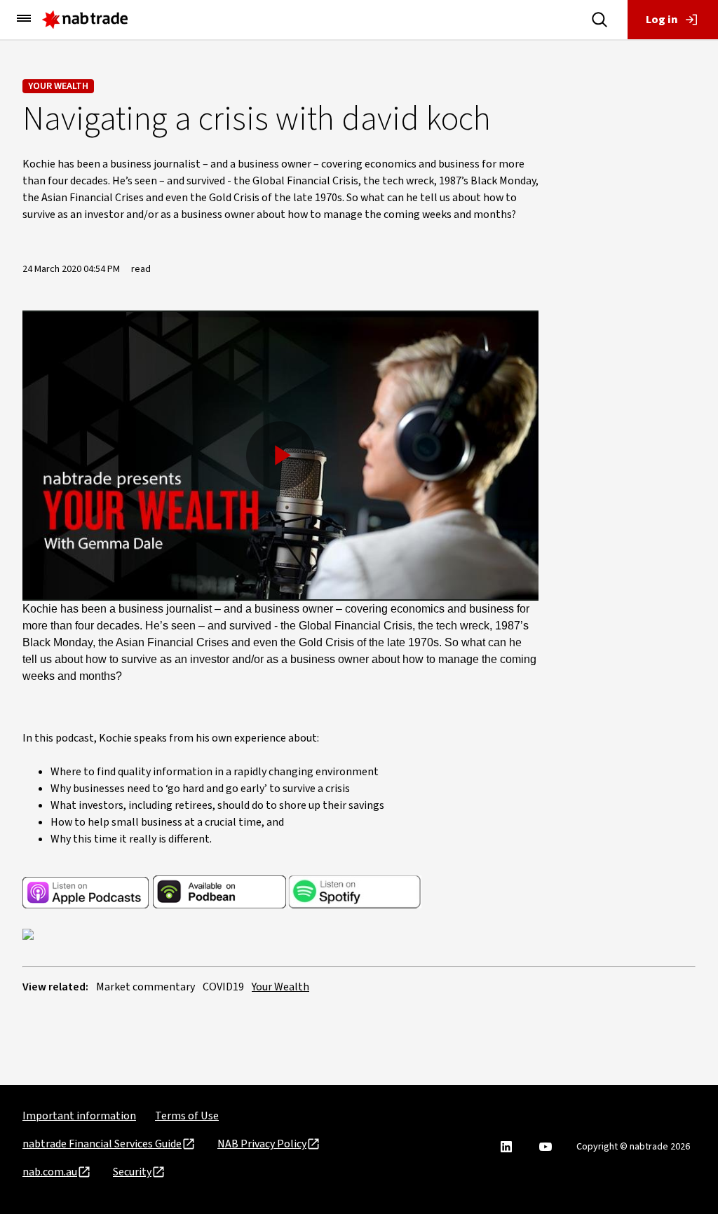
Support (28, 237)
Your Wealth (280, 987)
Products (30, 116)
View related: (55, 987)
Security (132, 1172)
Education (32, 206)
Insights (28, 176)
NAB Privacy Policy (261, 1144)
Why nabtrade (41, 86)
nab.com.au (49, 1172)
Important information (79, 1116)
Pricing (25, 146)
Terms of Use (187, 1116)
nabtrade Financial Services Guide (102, 1144)
